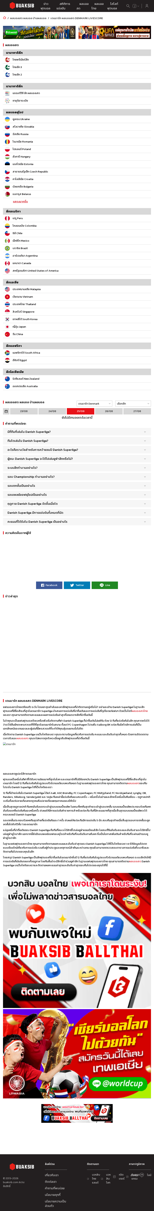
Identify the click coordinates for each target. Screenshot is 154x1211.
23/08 (24, 411)
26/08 (109, 411)
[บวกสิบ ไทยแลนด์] (134, 6)
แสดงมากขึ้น (20, 202)
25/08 (81, 411)
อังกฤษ (134, 1175)
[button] (93, 404)
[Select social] (136, 6)
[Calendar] (6, 411)
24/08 (52, 411)
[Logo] (22, 6)
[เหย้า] (4, 18)
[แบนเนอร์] (39, 32)
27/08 (137, 411)
